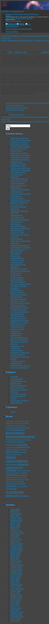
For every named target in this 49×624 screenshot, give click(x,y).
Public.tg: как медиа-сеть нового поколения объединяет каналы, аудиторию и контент (20, 141)
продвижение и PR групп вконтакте (16, 477)
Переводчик (9, 427)
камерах (8, 447)
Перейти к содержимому (12, 11)
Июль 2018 (15, 602)
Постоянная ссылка (17, 114)
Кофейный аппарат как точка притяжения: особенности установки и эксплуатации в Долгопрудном (20, 274)
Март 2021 (15, 582)
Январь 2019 (16, 595)
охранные (11, 470)
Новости (14, 392)
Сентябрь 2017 (17, 617)
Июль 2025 (15, 524)
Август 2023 (15, 552)
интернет (22, 444)
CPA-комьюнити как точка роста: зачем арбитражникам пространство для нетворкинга (19, 183)
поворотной (23, 472)
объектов (22, 464)
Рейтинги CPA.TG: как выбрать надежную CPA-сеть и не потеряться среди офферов (20, 204)
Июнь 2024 (15, 535)
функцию (24, 496)
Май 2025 (14, 529)
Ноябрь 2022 (16, 572)
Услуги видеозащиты (19, 400)
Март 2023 (15, 563)
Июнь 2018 (15, 604)
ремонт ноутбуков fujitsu (16, 481)
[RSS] (28, 24)
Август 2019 (15, 591)
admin (10, 52)
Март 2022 (15, 580)
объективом (11, 464)
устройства (15, 492)
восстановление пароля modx (15, 439)
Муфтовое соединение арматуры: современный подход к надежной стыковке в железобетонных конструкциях (20, 246)
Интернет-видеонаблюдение (19, 18)
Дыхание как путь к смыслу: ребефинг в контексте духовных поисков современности (19, 342)
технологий (11, 486)
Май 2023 (14, 559)
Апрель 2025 (16, 531)
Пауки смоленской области (17, 107)
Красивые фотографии (15, 110)
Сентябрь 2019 (17, 589)
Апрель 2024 (16, 539)
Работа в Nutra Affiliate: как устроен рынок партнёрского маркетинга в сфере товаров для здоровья (20, 151)
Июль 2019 (15, 593)
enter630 (14, 377)
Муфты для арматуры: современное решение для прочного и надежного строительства (20, 194)
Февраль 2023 (16, 565)
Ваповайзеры (10, 421)
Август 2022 (15, 576)
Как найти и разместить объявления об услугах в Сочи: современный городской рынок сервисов (17, 260)
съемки (21, 484)
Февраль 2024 (16, 544)
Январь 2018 (16, 615)
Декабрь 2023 (16, 548)
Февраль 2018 (16, 612)
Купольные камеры (15, 23)
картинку (14, 447)
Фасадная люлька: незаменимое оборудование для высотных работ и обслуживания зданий (20, 299)
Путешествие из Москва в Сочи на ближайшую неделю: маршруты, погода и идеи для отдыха (19, 320)
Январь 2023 (16, 567)
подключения (12, 475)
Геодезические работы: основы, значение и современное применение (17, 331)
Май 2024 (14, 537)
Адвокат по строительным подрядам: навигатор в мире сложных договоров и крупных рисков (19, 353)
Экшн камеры (12, 31)
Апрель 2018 (16, 608)
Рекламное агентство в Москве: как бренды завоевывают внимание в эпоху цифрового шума (19, 161)
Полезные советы (18, 394)
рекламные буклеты (12, 479)
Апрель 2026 (16, 514)
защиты (21, 442)
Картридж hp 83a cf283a (21, 421)
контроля (9, 450)
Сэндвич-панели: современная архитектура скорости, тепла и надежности (20, 364)
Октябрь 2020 (16, 584)
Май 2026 (14, 512)
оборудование (17, 461)
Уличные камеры (14, 21)
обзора (10, 457)
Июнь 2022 (15, 578)
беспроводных (17, 430)
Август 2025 (15, 522)
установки (11, 488)
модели (23, 450)
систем (15, 484)
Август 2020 (15, 587)
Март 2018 (15, 610)
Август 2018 (15, 600)
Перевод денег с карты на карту (15, 425)
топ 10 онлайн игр (22, 486)
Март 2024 (15, 542)
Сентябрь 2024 (17, 533)
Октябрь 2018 (16, 597)
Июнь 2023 (15, 557)
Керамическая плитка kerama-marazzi (17, 423)
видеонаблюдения (20, 436)
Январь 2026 (16, 518)
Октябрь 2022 (16, 574)
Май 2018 (14, 606)
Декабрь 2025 (16, 520)
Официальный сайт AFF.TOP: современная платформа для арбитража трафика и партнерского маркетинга (20, 217)
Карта (8, 15)
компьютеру (24, 447)
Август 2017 (15, 619)
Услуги (13, 398)
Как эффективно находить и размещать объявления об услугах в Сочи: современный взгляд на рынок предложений (20, 232)
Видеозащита (12, 26)
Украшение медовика (15, 105)
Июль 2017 (15, 621)
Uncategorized (16, 379)
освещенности (14, 467)
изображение (11, 445)
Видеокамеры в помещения (19, 29)
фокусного (12, 495)
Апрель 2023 (16, 561)
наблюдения (12, 452)
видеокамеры (15, 432)
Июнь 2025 (15, 527)
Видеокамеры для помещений (18, 382)
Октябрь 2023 (16, 550)
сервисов (9, 484)
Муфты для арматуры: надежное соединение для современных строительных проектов (20, 172)
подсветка (23, 475)
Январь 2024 (16, 546)
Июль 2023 (15, 554)
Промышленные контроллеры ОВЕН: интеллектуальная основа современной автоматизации (19, 309)
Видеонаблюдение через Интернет (22, 14)
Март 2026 (15, 516)
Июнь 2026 (15, 509)
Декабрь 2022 (16, 569)
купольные (16, 450)
